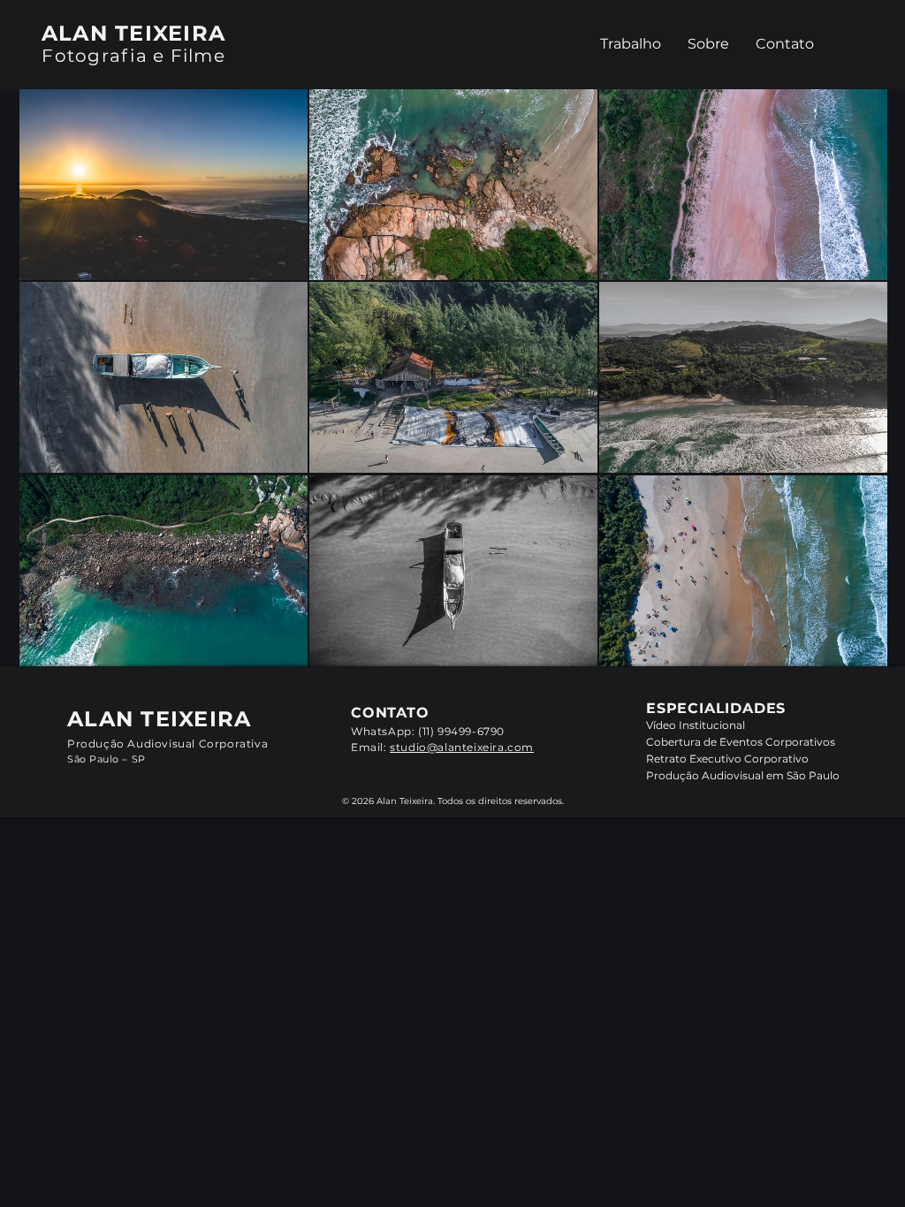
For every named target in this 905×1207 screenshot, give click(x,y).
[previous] (57, 393)
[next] (850, 393)
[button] (163, 184)
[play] (851, 652)
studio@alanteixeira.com (462, 747)
